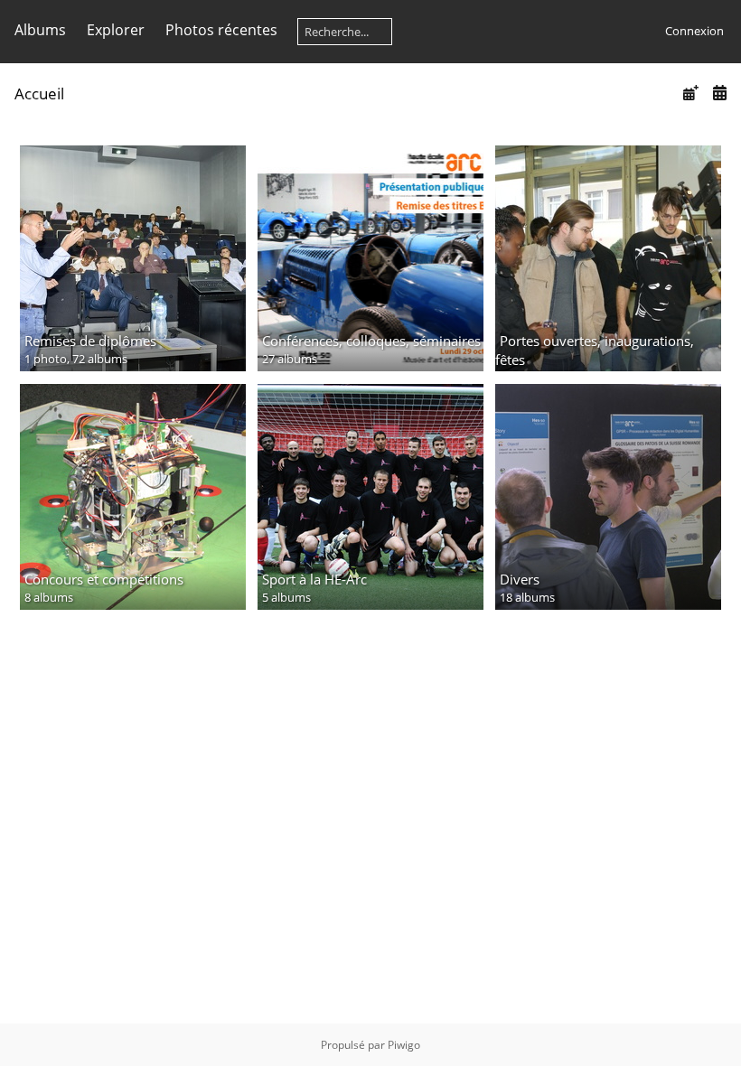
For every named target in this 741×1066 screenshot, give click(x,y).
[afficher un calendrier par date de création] (719, 92)
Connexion (694, 31)
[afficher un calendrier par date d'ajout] (690, 92)
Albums (40, 30)
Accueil (39, 93)
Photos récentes (221, 30)
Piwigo (404, 1044)
